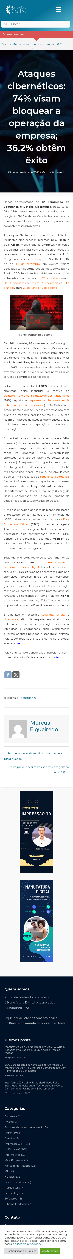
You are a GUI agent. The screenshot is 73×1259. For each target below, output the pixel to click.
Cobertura (11, 1116)
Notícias (10, 1176)
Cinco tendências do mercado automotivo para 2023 (32, 44)
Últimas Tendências (17, 1204)
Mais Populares (14, 1160)
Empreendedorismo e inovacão (24, 1127)
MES (7, 1171)
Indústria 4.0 (28, 697)
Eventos (10, 1138)
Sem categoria (14, 1193)
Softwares (11, 1198)
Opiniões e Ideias (15, 1182)
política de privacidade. (27, 1244)
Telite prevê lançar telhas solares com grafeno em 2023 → (39, 767)
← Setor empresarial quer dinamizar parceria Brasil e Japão (33, 754)
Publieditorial (13, 1187)
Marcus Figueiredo (53, 172)
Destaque (11, 1122)
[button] (33, 48)
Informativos (12, 1154)
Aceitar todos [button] (50, 1250)
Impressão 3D (13, 1143)
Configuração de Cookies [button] (21, 1250)
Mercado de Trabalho (17, 1165)
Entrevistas (11, 1133)
